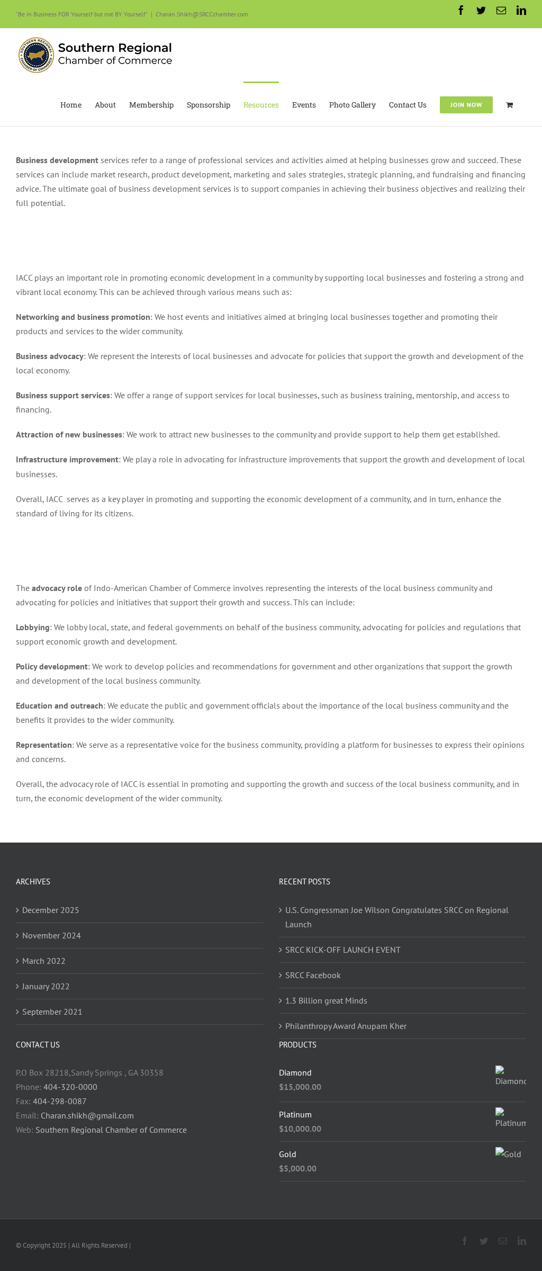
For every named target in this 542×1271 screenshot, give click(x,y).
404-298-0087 (60, 1101)
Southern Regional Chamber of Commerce (111, 1129)
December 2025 (50, 910)
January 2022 (46, 986)
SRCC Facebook (313, 975)
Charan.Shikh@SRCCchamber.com (202, 14)
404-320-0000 (70, 1086)
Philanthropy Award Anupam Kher (345, 1026)
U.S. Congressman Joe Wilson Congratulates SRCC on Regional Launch (397, 917)
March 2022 (44, 960)
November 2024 (51, 935)
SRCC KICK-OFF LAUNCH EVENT (343, 949)
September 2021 (52, 1011)
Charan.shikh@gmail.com (87, 1115)
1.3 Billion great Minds (326, 1000)
